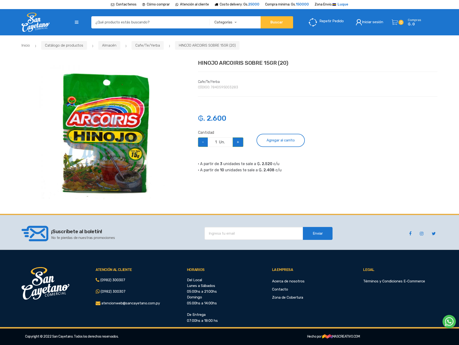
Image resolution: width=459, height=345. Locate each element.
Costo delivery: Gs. (239, 4)
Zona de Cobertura (287, 297)
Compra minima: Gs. (287, 4)
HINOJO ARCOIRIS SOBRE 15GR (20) (207, 45)
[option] (106, 132)
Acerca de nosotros (288, 281)
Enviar (318, 233)
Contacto (280, 289)
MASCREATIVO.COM (346, 336)
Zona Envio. (331, 4)
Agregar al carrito (281, 140)
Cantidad (206, 132)
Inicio (26, 45)
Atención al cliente (194, 4)
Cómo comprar (158, 4)
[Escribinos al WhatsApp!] (449, 322)
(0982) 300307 (112, 280)
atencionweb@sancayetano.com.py (130, 303)
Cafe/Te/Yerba (147, 45)
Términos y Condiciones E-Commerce (394, 281)
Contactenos (126, 4)
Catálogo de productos (64, 45)
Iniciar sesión (372, 22)
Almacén (109, 45)
